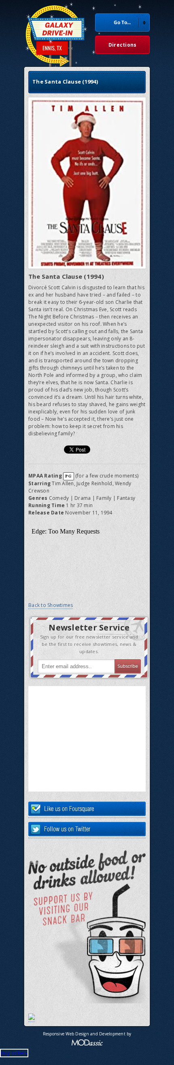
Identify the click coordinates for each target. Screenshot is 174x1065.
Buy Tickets (14, 1053)
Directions (122, 44)
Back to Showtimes (50, 605)
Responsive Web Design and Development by (87, 1034)
